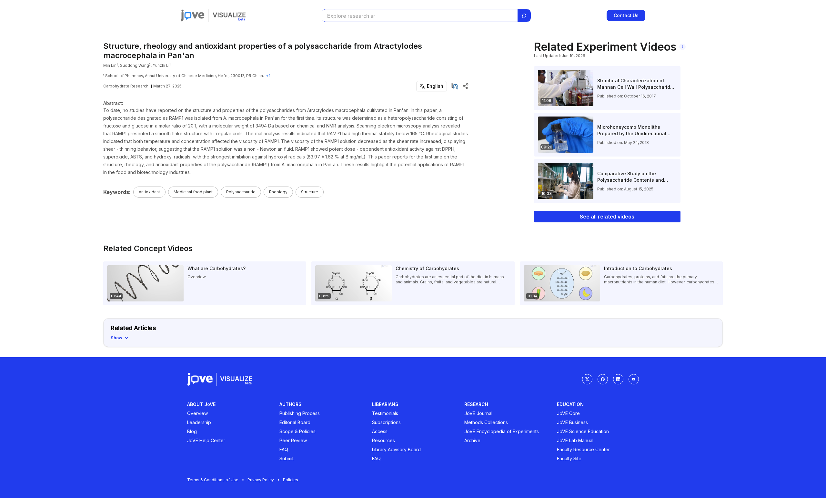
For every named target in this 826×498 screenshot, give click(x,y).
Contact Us (626, 15)
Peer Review (293, 440)
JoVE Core (568, 413)
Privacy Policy (260, 479)
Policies (290, 479)
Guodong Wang (134, 65)
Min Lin (109, 65)
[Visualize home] (229, 15)
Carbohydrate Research (125, 86)
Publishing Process (299, 413)
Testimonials (385, 413)
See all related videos (607, 216)
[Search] (524, 15)
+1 (268, 75)
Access (380, 431)
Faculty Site (569, 458)
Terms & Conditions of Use (212, 479)
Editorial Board (294, 422)
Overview (197, 413)
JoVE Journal (478, 413)
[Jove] (193, 15)
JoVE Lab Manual (575, 440)
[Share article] (465, 86)
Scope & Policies (297, 431)
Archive (472, 440)
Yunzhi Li (161, 65)
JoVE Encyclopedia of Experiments (501, 431)
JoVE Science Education (583, 431)
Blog (192, 431)
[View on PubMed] (454, 86)
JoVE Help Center (206, 440)
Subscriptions (386, 422)
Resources (383, 440)
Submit (286, 458)
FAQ (283, 449)
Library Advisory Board (396, 449)
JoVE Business (572, 422)
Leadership (199, 422)
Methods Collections (486, 422)
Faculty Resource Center (583, 449)
